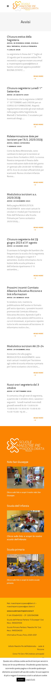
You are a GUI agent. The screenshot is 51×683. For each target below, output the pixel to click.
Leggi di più (30, 679)
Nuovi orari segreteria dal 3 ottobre (23, 386)
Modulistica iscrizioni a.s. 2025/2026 (22, 196)
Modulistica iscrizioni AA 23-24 (25, 346)
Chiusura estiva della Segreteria (19, 38)
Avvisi (9, 43)
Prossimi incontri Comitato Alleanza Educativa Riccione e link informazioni (24, 291)
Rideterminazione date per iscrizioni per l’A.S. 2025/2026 (24, 138)
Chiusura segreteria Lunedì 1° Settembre (24, 89)
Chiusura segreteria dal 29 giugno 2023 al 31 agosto (22, 241)
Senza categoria (21, 143)
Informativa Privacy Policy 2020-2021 (22, 635)
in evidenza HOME (21, 43)
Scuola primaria (29, 46)
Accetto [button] (21, 679)
